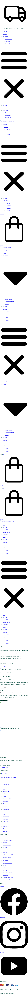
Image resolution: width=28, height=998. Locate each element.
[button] (14, 74)
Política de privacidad (8, 854)
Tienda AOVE (6, 784)
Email (1, 690)
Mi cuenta (5, 124)
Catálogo (5, 806)
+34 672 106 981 (4, 770)
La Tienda (5, 31)
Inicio (4, 525)
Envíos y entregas (7, 845)
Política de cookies (7, 857)
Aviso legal (5, 852)
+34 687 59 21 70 (4, 767)
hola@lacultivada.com (5, 765)
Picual (4, 789)
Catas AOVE (5, 34)
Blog (4, 803)
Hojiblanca (5, 794)
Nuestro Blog (8, 43)
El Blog (7, 304)
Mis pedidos (5, 847)
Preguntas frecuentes (7, 840)
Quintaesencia (6, 791)
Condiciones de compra (8, 849)
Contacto (5, 842)
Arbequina (5, 786)
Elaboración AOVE (9, 301)
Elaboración (8, 41)
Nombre (2, 688)
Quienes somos (8, 39)
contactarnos (24, 658)
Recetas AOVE (6, 801)
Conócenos (5, 36)
